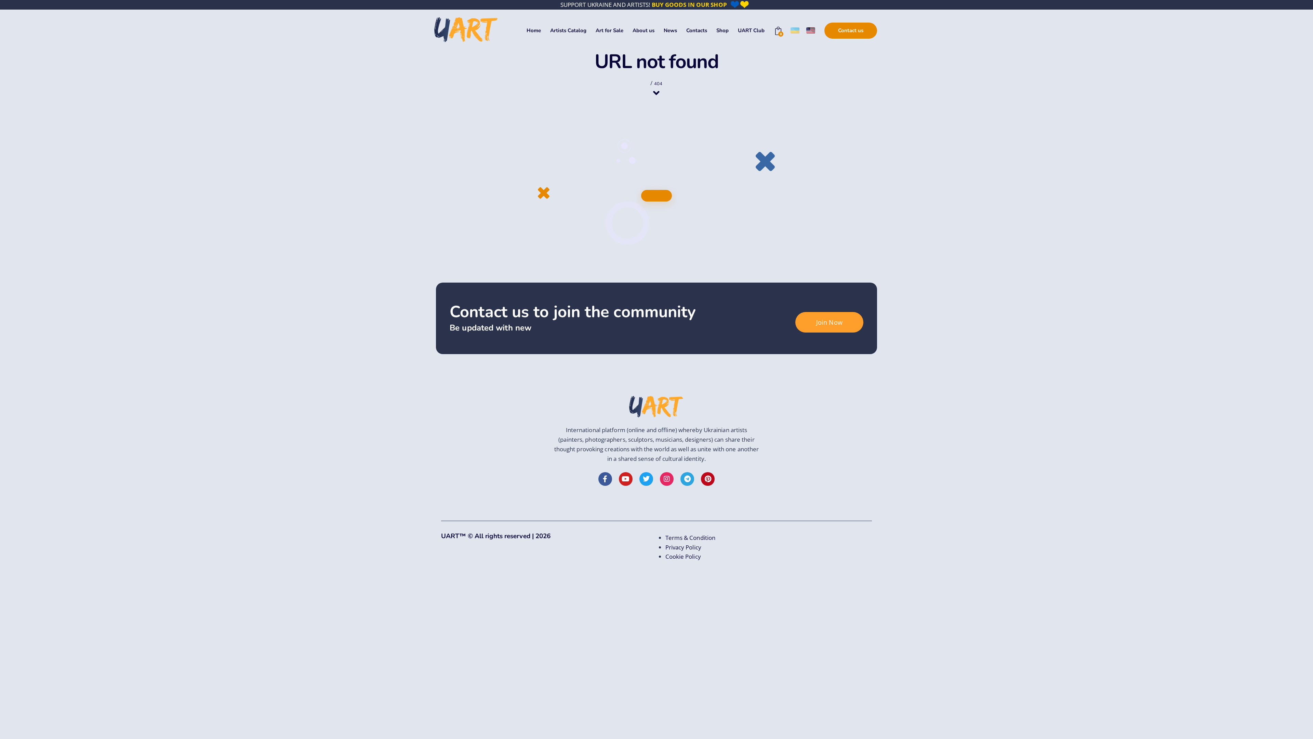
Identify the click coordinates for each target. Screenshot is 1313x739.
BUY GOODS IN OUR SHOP (689, 5)
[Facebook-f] (605, 479)
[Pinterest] (708, 479)
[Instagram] (667, 479)
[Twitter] (646, 479)
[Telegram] (687, 479)
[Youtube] (626, 479)
